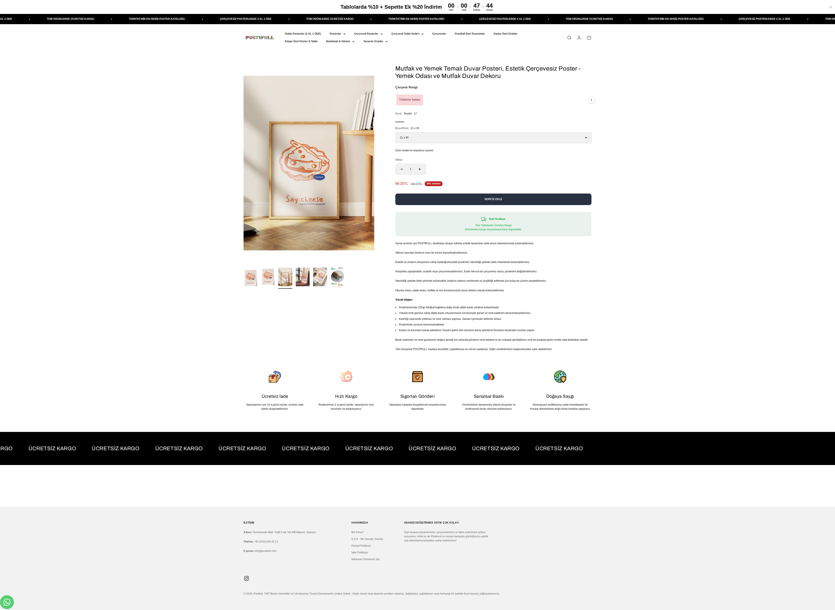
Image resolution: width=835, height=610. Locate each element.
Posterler (335, 33)
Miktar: (399, 159)
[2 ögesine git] (268, 277)
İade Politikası (359, 552)
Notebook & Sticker (338, 41)
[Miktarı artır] (419, 169)
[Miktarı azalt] (402, 169)
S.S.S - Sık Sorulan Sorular (367, 539)
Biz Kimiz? (357, 532)
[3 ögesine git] (285, 277)
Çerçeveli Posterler (366, 33)
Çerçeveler (439, 33)
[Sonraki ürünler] (591, 99)
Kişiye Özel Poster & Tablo (301, 41)
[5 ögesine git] (320, 277)
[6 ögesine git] (337, 277)
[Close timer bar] (830, 7)
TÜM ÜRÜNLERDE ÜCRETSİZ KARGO (245, 18)
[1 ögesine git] (250, 279)
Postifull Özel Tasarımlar (470, 33)
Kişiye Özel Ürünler (506, 33)
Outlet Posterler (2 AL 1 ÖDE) (303, 33)
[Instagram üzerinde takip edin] (246, 578)
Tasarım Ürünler (373, 41)
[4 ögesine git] (303, 277)
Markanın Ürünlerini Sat (365, 559)
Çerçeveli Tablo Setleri (405, 33)
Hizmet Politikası (361, 545)
